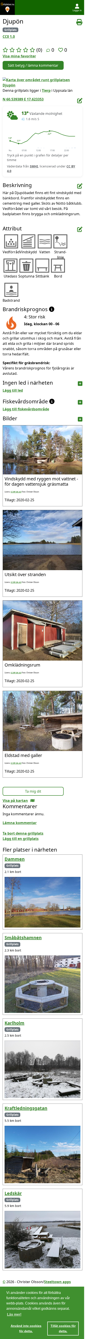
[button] (10, 140)
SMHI (34, 166)
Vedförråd (11, 252)
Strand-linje (60, 255)
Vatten (44, 252)
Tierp (46, 90)
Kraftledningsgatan (26, 1108)
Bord (58, 276)
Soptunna (26, 276)
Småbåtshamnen (23, 937)
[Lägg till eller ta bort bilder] (80, 419)
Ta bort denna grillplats (23, 833)
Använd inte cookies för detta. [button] (26, 1328)
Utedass (10, 276)
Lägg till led (13, 390)
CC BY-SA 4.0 (16, 491)
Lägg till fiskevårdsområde (26, 409)
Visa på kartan (15, 800)
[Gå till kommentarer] (48, 50)
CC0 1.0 (9, 36)
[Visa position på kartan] (32, 800)
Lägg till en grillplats (21, 838)
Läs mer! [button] (14, 1314)
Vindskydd (28, 252)
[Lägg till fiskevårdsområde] (80, 402)
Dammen (15, 859)
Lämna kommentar (20, 822)
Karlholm (14, 1023)
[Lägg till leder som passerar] (80, 384)
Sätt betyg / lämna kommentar (33, 65)
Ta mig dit (33, 791)
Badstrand (11, 300)
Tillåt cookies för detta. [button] (63, 1328)
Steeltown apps (57, 1281)
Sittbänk (42, 276)
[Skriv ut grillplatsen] (79, 22)
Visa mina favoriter (19, 56)
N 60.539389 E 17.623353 (23, 99)
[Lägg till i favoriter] (61, 49)
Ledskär (13, 1193)
